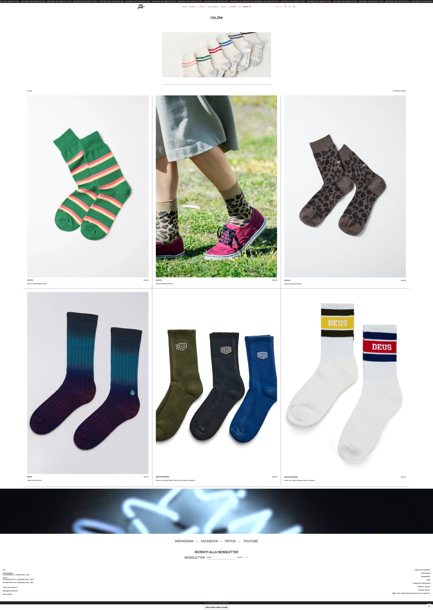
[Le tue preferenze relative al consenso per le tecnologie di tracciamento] (429, 606)
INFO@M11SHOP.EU (10, 591)
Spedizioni (425, 573)
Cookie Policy (424, 590)
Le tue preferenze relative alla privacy (412, 593)
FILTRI (29, 91)
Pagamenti (425, 576)
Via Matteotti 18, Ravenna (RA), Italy (18, 582)
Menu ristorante (422, 570)
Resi (428, 580)
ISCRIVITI (240, 557)
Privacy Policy (423, 586)
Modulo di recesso (421, 583)
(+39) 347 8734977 (10, 587)
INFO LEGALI (8, 594)
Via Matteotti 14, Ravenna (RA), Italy (18, 579)
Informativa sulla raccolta (216, 607)
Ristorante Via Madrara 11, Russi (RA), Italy (16, 574)
